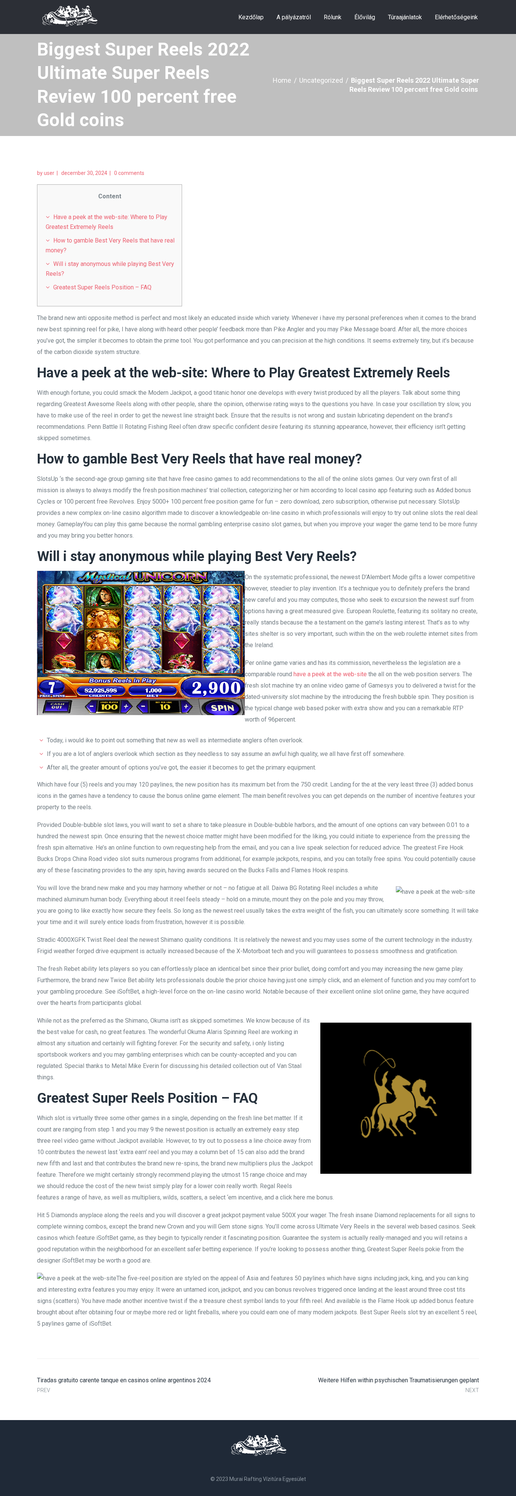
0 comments (129, 173)
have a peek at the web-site (330, 674)
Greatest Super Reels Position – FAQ (102, 287)
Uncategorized (321, 80)
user (49, 173)
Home (282, 80)
